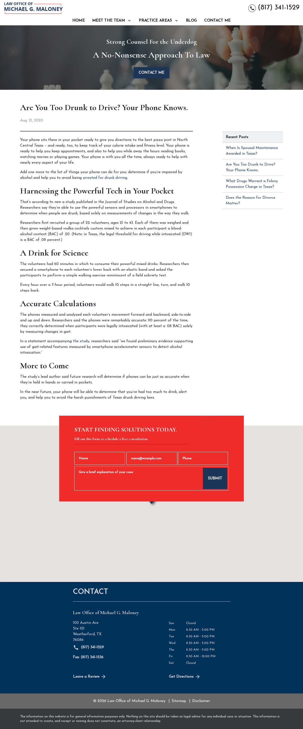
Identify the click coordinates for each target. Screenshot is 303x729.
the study (81, 341)
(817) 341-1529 (92, 647)
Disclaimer (201, 701)
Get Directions (181, 677)
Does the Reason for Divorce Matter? (250, 200)
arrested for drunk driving (105, 178)
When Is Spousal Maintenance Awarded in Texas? (252, 151)
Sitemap (179, 701)
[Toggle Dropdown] (129, 20)
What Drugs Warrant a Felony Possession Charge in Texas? (252, 184)
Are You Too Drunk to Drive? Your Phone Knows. (250, 167)
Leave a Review (86, 677)
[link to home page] (33, 8)
